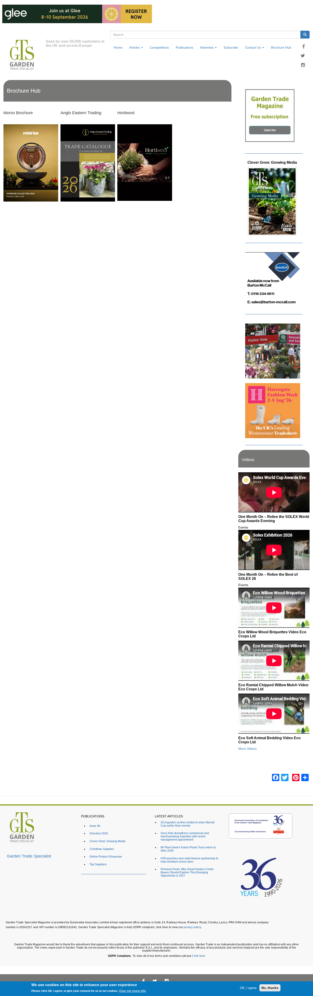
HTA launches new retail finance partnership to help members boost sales (189, 860)
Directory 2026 (99, 833)
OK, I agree (248, 988)
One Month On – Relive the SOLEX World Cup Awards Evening (273, 519)
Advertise (207, 47)
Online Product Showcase (106, 856)
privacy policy (192, 927)
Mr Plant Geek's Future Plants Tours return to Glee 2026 (188, 849)
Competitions (159, 47)
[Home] (24, 55)
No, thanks (269, 988)
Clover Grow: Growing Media (272, 162)
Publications (184, 47)
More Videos (247, 748)
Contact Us (253, 47)
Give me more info (132, 991)
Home (118, 47)
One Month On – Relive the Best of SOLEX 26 (268, 576)
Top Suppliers (98, 864)
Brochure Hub (281, 47)
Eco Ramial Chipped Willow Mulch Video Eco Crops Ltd (273, 687)
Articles (135, 47)
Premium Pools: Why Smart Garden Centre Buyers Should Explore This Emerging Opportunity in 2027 (187, 872)
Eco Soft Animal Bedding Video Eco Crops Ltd (269, 740)
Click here (198, 955)
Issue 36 (95, 825)
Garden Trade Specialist (29, 856)
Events (243, 527)
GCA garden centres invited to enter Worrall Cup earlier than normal (187, 824)
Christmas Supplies (102, 848)
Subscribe (231, 47)
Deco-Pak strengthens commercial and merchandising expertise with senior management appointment (185, 836)
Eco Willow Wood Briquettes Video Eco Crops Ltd (272, 634)
